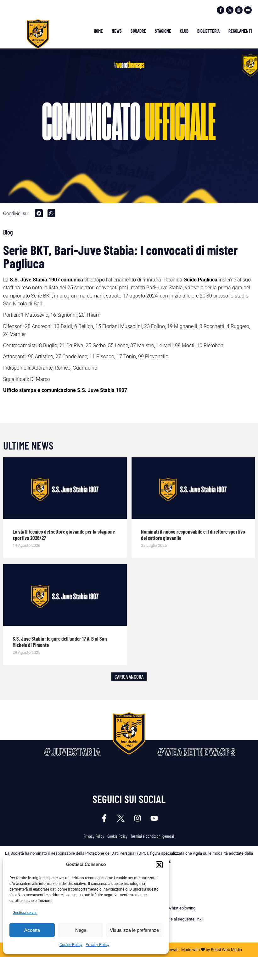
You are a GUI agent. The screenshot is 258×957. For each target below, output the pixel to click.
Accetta (32, 930)
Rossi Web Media (226, 949)
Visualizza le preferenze (134, 930)
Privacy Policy (97, 945)
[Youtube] (248, 10)
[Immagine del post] (65, 488)
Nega (80, 930)
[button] (159, 865)
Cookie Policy (70, 945)
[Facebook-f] (220, 10)
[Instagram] (239, 10)
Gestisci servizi (25, 912)
